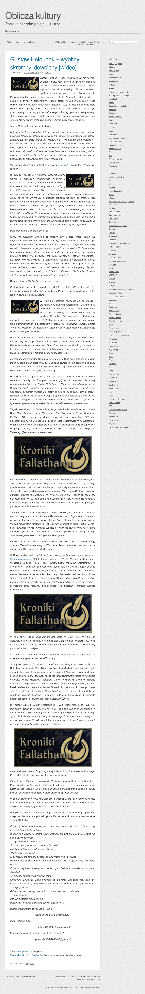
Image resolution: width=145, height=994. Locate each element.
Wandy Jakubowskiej (21, 559)
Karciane (112, 207)
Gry (110, 180)
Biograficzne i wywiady (118, 106)
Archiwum (113, 84)
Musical (112, 278)
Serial (111, 367)
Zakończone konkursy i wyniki (120, 427)
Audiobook (113, 99)
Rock (111, 353)
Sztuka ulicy (113, 381)
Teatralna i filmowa (116, 399)
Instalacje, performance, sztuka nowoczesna (121, 203)
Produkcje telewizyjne (117, 321)
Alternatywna (114, 70)
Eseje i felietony (115, 141)
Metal (111, 268)
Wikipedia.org (25, 951)
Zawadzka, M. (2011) (26, 955)
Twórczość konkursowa (118, 409)
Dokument (113, 123)
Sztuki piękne (114, 384)
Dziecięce (112, 130)
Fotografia (113, 166)
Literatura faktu (115, 257)
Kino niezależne (115, 215)
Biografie (29, 963)
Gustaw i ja (64, 165)
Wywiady (112, 423)
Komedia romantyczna (118, 225)
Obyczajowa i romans (117, 296)
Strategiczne (114, 374)
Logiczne (112, 264)
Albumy (112, 67)
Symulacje (113, 377)
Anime (111, 74)
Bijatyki (111, 102)
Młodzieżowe (114, 271)
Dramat (112, 127)
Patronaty (112, 303)
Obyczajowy (113, 299)
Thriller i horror (114, 402)
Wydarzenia (113, 416)
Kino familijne (114, 211)
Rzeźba (112, 360)
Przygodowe (113, 338)
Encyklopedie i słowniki (118, 137)
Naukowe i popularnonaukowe (121, 289)
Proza (111, 324)
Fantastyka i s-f (115, 148)
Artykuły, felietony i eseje (119, 91)
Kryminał (112, 239)
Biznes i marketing (116, 116)
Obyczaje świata (115, 292)
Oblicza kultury (33, 14)
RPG (111, 356)
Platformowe (114, 310)
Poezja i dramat (115, 314)
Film (110, 152)
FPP (110, 169)
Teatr (111, 392)
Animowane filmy (115, 77)
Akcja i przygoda (115, 63)
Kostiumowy (113, 236)
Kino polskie (113, 218)
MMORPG (113, 275)
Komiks (112, 229)
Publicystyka (114, 342)
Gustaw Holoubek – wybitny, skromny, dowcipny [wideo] (45, 63)
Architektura (113, 81)
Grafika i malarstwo (116, 176)
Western (112, 413)
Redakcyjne (113, 346)
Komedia (112, 222)
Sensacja (112, 363)
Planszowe (113, 307)
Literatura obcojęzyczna (118, 261)
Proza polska (114, 328)
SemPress (96, 987)
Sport (111, 370)
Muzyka (112, 282)
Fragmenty (113, 173)
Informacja (113, 198)
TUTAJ (55, 281)
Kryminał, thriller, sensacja (119, 243)
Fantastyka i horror (116, 145)
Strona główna (12, 31)
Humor (111, 194)
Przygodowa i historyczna (119, 335)
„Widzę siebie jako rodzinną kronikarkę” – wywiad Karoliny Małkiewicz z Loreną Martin (77, 43)
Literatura (112, 250)
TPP (110, 406)
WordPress (74, 987)
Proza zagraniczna (116, 331)
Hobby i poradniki (115, 191)
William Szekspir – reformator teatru (20, 42)
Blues (111, 120)
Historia (112, 187)
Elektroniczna (114, 134)
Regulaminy (113, 349)
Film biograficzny (115, 159)
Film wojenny (114, 162)
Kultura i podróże (115, 246)
